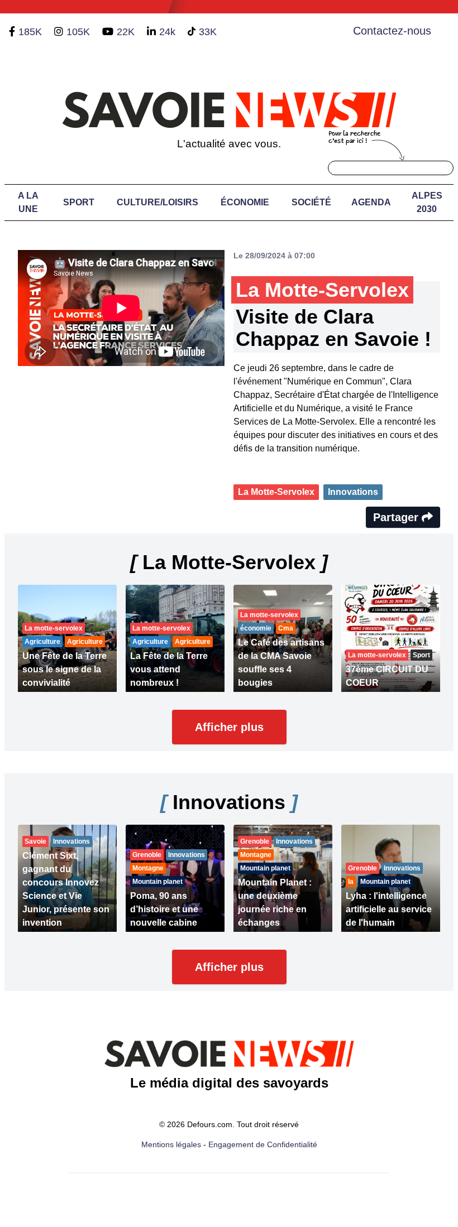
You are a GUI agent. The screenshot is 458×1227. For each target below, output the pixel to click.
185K (30, 31)
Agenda (371, 202)
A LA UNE (28, 202)
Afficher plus (229, 727)
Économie (245, 202)
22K (126, 31)
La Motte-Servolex (276, 492)
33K (208, 31)
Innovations (353, 492)
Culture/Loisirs (157, 202)
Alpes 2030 (427, 202)
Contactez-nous (392, 31)
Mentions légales (171, 1144)
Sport (78, 202)
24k (167, 31)
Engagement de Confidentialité (262, 1144)
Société (311, 202)
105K (78, 31)
